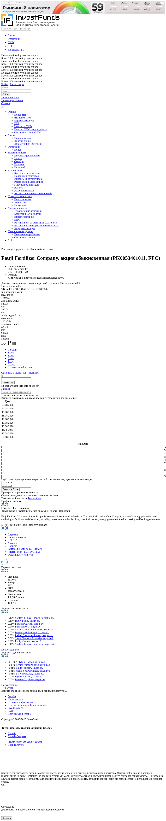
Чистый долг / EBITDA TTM (24, 551)
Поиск (17, 149)
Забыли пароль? (10, 97)
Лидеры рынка (22, 141)
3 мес (11, 355)
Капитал (12, 546)
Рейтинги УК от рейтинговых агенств (35, 222)
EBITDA (13, 540)
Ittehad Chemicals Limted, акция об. (34, 635)
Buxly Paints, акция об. (27, 620)
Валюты (18, 187)
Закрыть (5, 388)
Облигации (14, 38)
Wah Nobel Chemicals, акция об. (33, 670)
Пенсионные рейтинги (27, 234)
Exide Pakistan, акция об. (29, 667)
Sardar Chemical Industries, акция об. (34, 617)
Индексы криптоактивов (28, 178)
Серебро (19, 161)
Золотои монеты (17, 152)
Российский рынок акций (28, 181)
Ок (3, 784)
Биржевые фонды (24, 120)
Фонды (12, 111)
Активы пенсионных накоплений (33, 193)
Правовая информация (20, 702)
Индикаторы (15, 170)
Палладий (19, 167)
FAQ (10, 711)
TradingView (34, 498)
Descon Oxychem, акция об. (30, 679)
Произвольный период (20, 367)
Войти (4, 84)
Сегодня (12, 349)
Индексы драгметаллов (27, 155)
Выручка (13, 534)
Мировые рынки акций (27, 184)
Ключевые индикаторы (27, 173)
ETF (10, 46)
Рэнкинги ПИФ (23, 126)
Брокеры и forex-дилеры (27, 213)
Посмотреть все (10, 649)
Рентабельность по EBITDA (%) (25, 548)
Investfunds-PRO (17, 708)
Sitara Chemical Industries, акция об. (34, 638)
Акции (11, 35)
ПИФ (11, 42)
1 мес (11, 352)
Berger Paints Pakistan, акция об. (33, 664)
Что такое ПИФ (22, 117)
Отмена (5, 103)
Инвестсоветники (24, 216)
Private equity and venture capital (25, 741)
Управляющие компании (28, 211)
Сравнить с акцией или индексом (20, 372)
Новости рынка (22, 199)
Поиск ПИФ (21, 114)
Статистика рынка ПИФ (27, 132)
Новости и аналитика (20, 196)
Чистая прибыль (17, 537)
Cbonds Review (16, 744)
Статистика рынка (24, 237)
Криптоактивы (16, 49)
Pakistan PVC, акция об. (28, 626)
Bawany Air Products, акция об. (32, 632)
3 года (11, 364)
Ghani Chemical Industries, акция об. (34, 629)
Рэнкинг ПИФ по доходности (30, 129)
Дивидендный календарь (28, 143)
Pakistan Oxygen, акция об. (29, 623)
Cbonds (12, 733)
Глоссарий (20, 205)
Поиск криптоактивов (26, 176)
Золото (18, 158)
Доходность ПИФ (24, 190)
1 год (10, 361)
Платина (19, 164)
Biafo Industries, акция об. (30, 673)
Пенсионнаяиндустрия (20, 231)
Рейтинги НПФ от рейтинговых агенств (36, 225)
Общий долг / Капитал (20, 554)
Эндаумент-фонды (24, 228)
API (10, 240)
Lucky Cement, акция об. (28, 641)
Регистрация (17, 84)
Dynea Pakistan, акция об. (29, 676)
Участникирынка (17, 208)
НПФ (17, 219)
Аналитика (20, 202)
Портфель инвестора (19, 713)
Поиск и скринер (23, 138)
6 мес (11, 358)
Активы (12, 543)
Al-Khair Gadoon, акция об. (31, 662)
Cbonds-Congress (17, 736)
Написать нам (15, 699)
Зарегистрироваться (12, 100)
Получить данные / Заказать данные (28, 705)
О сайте (12, 696)
